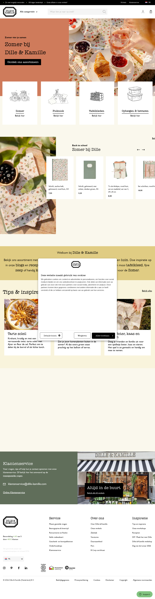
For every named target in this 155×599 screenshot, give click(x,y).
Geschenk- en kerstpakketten (61, 541)
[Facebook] (19, 568)
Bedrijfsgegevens (62, 580)
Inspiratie (140, 518)
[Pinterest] (11, 568)
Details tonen (50, 335)
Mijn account (143, 11)
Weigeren (82, 335)
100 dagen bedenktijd (35, 2)
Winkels (123, 2)
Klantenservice (134, 2)
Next (143, 149)
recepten (36, 265)
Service (54, 518)
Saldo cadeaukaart (56, 537)
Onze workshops (139, 528)
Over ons (97, 518)
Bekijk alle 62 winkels (95, 493)
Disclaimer (110, 580)
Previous (138, 149)
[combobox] (77, 12)
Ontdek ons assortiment (23, 62)
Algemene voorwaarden (142, 580)
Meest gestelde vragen (58, 524)
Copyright (124, 580)
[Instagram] (4, 568)
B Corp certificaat (98, 550)
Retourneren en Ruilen (58, 533)
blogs (20, 265)
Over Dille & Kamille (99, 524)
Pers (92, 546)
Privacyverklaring (81, 580)
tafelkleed (134, 265)
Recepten (136, 533)
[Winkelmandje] (151, 11)
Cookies (96, 580)
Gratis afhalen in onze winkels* (57, 2)
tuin (124, 260)
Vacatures (95, 537)
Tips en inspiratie (139, 524)
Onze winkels (96, 528)
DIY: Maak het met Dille (142, 537)
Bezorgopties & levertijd (59, 528)
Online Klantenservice (14, 492)
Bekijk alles (147, 291)
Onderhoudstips (55, 546)
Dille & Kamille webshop (142, 541)
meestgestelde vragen (12, 476)
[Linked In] (26, 568)
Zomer (133, 270)
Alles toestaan (102, 335)
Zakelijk (94, 533)
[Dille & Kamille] (9, 11)
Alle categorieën (27, 12)
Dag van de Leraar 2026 (141, 546)
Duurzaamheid (96, 541)
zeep (19, 270)
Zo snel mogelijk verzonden (14, 2)
